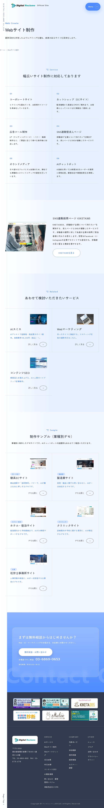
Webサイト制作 (50, 747)
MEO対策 (47, 764)
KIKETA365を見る (66, 253)
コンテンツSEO (50, 769)
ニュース (91, 742)
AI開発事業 (48, 774)
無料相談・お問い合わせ (35, 652)
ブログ (90, 747)
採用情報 (72, 760)
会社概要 (72, 750)
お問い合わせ (93, 751)
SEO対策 (47, 760)
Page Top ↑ (4, 799)
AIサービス (48, 742)
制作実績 (72, 755)
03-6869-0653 (48, 659)
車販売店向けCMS (51, 787)
